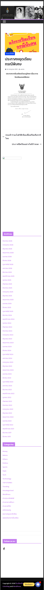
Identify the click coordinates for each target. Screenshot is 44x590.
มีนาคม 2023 (7, 378)
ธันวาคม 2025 (7, 272)
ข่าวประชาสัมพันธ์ (10, 54)
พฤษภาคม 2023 (8, 370)
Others (5, 459)
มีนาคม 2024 (7, 350)
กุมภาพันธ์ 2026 (8, 264)
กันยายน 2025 (7, 284)
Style (4, 471)
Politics (5, 463)
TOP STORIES (7, 482)
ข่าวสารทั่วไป (7, 506)
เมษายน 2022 (7, 421)
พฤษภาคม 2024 (8, 342)
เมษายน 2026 (7, 256)
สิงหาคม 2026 (7, 241)
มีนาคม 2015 (7, 436)
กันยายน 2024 (7, 327)
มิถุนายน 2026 (7, 249)
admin (22, 69)
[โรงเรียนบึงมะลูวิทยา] (22, 7)
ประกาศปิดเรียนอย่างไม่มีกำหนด (25, 144)
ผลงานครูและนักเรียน (10, 514)
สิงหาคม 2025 (7, 288)
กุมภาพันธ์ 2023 (8, 382)
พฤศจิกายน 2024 (8, 319)
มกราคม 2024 (7, 358)
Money (5, 451)
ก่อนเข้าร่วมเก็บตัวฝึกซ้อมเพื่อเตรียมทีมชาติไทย (23, 137)
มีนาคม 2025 (7, 307)
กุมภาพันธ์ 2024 (8, 354)
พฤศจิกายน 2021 (8, 428)
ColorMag (6, 586)
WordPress (6, 494)
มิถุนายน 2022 (7, 413)
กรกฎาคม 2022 (8, 409)
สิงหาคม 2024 (7, 331)
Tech (4, 475)
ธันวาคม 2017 (7, 432)
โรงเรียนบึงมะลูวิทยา (22, 583)
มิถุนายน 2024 (7, 338)
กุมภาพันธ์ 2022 (8, 425)
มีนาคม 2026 (7, 260)
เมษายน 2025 (7, 303)
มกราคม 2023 (7, 385)
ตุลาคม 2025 (7, 280)
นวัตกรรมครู (7, 510)
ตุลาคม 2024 (7, 323)
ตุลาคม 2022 (7, 397)
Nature (5, 455)
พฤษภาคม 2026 (8, 252)
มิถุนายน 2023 (7, 366)
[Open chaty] (38, 584)
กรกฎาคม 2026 (8, 245)
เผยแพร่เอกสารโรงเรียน (10, 518)
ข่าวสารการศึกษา (8, 502)
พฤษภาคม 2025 (8, 299)
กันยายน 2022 (7, 401)
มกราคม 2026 (7, 268)
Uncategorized (8, 490)
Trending (6, 486)
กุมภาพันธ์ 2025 (8, 311)
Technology (7, 479)
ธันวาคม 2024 (7, 315)
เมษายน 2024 (7, 346)
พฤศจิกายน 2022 (8, 393)
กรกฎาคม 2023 (8, 362)
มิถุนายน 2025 (7, 295)
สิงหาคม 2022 (7, 405)
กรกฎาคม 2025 (8, 292)
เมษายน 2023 (7, 374)
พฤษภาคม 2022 (8, 417)
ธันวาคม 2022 (7, 389)
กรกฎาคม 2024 (8, 335)
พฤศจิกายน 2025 (8, 276)
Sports (5, 467)
